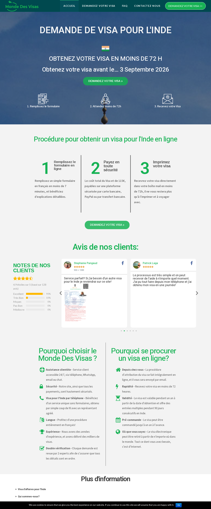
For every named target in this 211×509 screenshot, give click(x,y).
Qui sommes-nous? (29, 496)
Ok (178, 505)
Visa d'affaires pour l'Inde (32, 489)
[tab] (105, 489)
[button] (105, 81)
